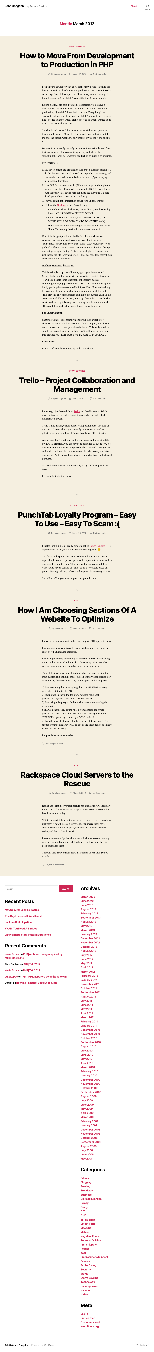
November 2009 (90, 1083)
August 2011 (88, 996)
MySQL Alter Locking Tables (22, 909)
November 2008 (90, 1133)
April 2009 (87, 1112)
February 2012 (89, 975)
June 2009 (87, 1104)
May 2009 (87, 1108)
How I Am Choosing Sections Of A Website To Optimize (77, 614)
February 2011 (89, 1021)
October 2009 (89, 1088)
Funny (84, 1207)
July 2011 (86, 1000)
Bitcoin (85, 1178)
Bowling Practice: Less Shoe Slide (36, 982)
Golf (83, 1215)
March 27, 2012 (79, 74)
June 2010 (87, 1054)
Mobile (85, 1232)
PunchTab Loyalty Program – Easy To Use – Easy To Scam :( (77, 519)
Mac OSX (86, 1228)
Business (86, 1194)
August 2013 (88, 921)
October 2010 (89, 1038)
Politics (85, 1248)
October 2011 (89, 988)
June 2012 (87, 959)
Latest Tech (88, 1223)
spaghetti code (56, 743)
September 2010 (91, 1042)
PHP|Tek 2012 (31, 964)
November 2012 (90, 942)
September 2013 (91, 917)
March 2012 (88, 971)
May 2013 (86, 925)
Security (86, 1269)
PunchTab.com (97, 546)
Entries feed (88, 1318)
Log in (84, 1313)
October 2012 (89, 946)
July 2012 (86, 955)
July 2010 (87, 1050)
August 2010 (88, 1046)
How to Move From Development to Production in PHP (77, 60)
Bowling (85, 1186)
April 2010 (87, 1063)
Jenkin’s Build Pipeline (18, 922)
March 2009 (88, 1117)
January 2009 (89, 1125)
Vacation (86, 1290)
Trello (77, 411)
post (77, 601)
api (46, 864)
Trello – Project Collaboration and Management (77, 385)
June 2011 (87, 1004)
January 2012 (89, 980)
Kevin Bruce (12, 954)
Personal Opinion (91, 1240)
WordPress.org (90, 1326)
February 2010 (89, 1071)
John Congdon (14, 6)
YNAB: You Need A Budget (21, 928)
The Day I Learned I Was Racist (23, 916)
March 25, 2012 (79, 533)
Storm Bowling (89, 1277)
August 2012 (88, 950)
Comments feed (90, 1322)
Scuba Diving (88, 1265)
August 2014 (88, 909)
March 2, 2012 (79, 628)
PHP (47, 743)
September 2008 (91, 1142)
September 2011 (90, 992)
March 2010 (88, 1067)
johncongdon (60, 74)
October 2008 (89, 1137)
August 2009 (89, 1096)
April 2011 (87, 1013)
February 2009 (90, 1121)
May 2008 (87, 1158)
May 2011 (86, 1009)
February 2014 (89, 913)
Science (85, 1261)
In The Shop (88, 1219)
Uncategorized (77, 46)
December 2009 (90, 1079)
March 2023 (88, 896)
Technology (77, 506)
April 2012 (87, 967)
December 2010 (90, 1029)
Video (84, 1294)
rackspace (59, 864)
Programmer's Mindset (94, 1257)
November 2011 (90, 984)
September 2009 (91, 1092)
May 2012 (86, 963)
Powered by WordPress (42, 1345)
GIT (83, 1211)
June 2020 (87, 900)
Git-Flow (61, 205)
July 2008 (87, 1150)
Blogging (86, 1182)
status (84, 1273)
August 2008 (89, 1146)
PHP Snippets (89, 1244)
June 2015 (87, 905)
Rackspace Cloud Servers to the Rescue (77, 779)
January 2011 (89, 1025)
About (134, 6)
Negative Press (90, 1236)
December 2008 (90, 1129)
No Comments (99, 74)
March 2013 (88, 930)
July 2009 (87, 1100)
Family (84, 1203)
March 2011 (87, 1017)
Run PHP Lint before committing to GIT (44, 976)
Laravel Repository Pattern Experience (28, 934)
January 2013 (89, 934)
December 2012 (90, 938)
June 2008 (87, 1154)
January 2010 (89, 1075)
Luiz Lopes (11, 976)
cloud (51, 864)
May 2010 (86, 1058)
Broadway (87, 1190)
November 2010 (90, 1033)
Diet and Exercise (91, 1198)
